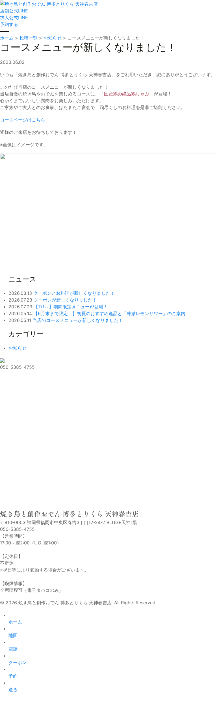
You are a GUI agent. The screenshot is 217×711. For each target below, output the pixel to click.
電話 (13, 649)
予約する (9, 24)
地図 (13, 635)
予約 (13, 676)
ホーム (15, 622)
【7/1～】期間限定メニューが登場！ (71, 306)
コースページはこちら (22, 120)
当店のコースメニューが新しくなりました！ (77, 320)
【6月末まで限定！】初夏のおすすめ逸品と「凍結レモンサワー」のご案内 (109, 313)
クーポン (17, 662)
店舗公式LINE (14, 11)
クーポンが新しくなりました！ (65, 300)
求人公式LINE (14, 17)
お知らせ (17, 348)
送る (13, 689)
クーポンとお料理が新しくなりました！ (74, 293)
